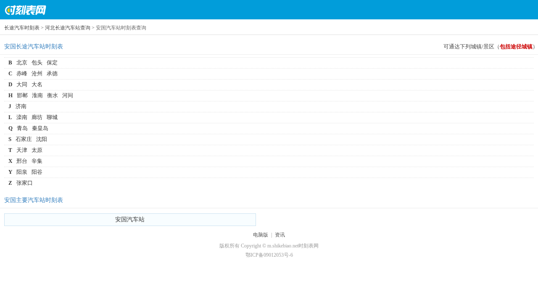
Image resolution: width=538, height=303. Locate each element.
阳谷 (37, 172)
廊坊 (37, 117)
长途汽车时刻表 (22, 28)
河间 (67, 95)
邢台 (21, 161)
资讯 (280, 235)
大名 (37, 84)
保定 (52, 62)
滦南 (21, 117)
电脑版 (260, 235)
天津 (21, 150)
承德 (52, 73)
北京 (21, 62)
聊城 (52, 117)
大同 (21, 84)
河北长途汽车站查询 (67, 28)
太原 (37, 150)
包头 (37, 62)
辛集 (37, 161)
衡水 (52, 95)
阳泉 (21, 172)
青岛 (22, 128)
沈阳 (41, 139)
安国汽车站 (130, 219)
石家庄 (24, 139)
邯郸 (22, 95)
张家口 (24, 183)
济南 (21, 106)
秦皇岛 (40, 128)
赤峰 (21, 73)
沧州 (37, 73)
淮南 (37, 95)
